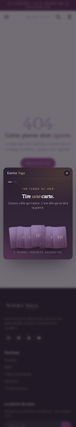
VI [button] (52, 237)
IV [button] (38, 235)
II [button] (23, 237)
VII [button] (60, 237)
